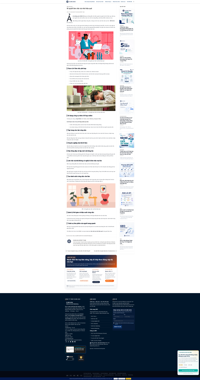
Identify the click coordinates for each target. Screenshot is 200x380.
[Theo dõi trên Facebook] (66, 342)
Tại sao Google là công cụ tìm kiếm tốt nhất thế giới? (78, 251)
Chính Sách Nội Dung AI (88, 376)
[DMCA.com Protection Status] (70, 356)
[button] (133, 2)
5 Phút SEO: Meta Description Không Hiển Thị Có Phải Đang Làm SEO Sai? (126, 29)
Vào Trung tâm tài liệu (71, 280)
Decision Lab (123, 1)
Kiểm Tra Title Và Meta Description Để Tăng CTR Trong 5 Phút (126, 59)
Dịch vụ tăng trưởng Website (90, 1)
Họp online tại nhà (84, 121)
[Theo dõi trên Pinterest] (71, 342)
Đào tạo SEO (77, 324)
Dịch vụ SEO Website (69, 323)
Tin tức (103, 376)
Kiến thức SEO (69, 6)
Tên (114, 314)
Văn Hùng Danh (102, 348)
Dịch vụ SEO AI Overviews (79, 323)
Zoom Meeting (90, 118)
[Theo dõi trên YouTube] (75, 342)
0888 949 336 (68, 335)
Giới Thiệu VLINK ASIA (87, 373)
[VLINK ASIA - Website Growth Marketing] (71, 1)
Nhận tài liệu (117, 326)
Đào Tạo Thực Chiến (99, 1)
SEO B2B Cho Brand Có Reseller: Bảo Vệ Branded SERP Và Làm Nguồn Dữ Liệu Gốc (126, 89)
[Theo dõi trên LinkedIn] (73, 342)
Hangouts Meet (97, 118)
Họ (125, 314)
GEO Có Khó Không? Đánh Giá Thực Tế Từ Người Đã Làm (126, 242)
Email (114, 318)
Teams (85, 118)
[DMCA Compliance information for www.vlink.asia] (70, 359)
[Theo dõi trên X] (68, 342)
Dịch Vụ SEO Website (104, 373)
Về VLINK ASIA (129, 1)
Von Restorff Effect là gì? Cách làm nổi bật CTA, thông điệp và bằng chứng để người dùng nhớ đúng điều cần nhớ (126, 120)
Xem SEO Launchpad (84, 280)
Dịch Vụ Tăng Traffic (112, 373)
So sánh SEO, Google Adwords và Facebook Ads (104, 251)
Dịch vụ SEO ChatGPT (70, 324)
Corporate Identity (78, 340)
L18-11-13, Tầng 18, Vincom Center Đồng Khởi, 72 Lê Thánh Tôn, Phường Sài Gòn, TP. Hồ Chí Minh (75, 331)
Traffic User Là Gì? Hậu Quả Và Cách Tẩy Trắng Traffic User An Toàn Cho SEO (126, 153)
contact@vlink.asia (69, 338)
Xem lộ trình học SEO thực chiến (188, 370)
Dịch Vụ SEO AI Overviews (121, 373)
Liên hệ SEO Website (95, 373)
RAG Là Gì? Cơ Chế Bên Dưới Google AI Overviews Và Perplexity (127, 211)
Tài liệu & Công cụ (108, 1)
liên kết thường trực (88, 235)
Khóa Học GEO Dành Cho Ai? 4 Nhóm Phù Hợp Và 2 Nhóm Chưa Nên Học (127, 182)
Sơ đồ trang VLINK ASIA (97, 376)
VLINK (79, 231)
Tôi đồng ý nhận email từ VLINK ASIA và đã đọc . (124, 323)
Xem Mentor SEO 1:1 (109, 280)
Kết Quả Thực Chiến (116, 1)
